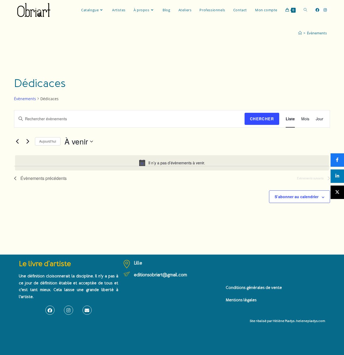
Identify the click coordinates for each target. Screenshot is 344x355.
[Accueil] (300, 33)
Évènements (317, 33)
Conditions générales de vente (254, 287)
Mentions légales (241, 300)
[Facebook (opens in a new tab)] (317, 10)
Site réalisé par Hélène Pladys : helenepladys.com (287, 321)
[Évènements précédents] (17, 141)
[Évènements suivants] (27, 141)
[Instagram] (68, 310)
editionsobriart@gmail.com (160, 275)
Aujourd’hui (47, 141)
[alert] (172, 162)
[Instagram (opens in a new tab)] (325, 10)
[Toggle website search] (305, 10)
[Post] (337, 192)
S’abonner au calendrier (296, 196)
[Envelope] (87, 310)
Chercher (262, 118)
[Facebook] (50, 310)
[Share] (337, 160)
